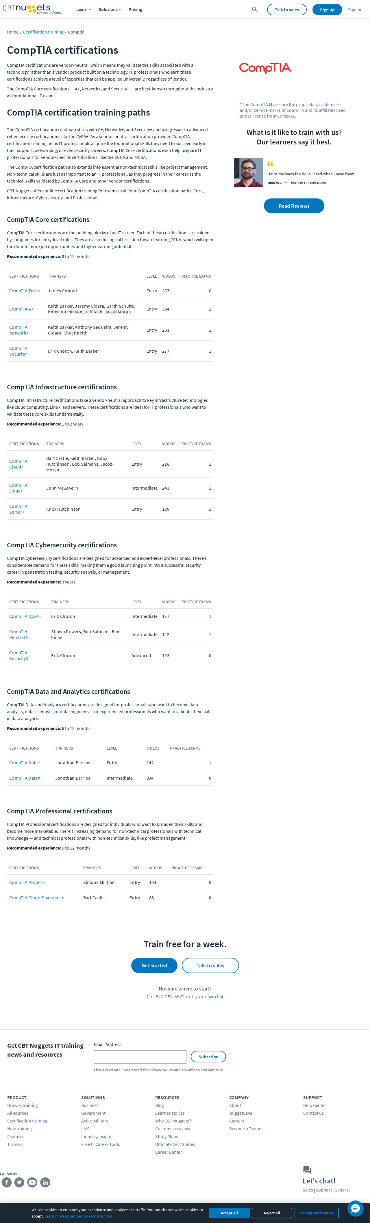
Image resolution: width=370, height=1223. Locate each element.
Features (15, 1136)
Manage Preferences (316, 1212)
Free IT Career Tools (100, 1144)
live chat (215, 996)
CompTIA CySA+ (25, 616)
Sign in (354, 9)
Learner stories (170, 1113)
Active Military (94, 1121)
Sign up (327, 9)
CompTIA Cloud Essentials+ (36, 897)
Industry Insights (97, 1136)
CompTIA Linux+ (18, 488)
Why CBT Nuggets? (173, 1121)
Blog (159, 1105)
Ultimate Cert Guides (175, 1144)
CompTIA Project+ (27, 882)
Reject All (272, 1212)
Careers (236, 1121)
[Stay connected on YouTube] (32, 1183)
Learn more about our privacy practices (78, 1216)
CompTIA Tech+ (24, 290)
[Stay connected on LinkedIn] (45, 1183)
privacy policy (161, 1070)
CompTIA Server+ (18, 509)
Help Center (314, 1105)
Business (90, 1105)
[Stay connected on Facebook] (6, 1183)
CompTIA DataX (24, 778)
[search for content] (254, 9)
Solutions (108, 9)
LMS (85, 1128)
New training (19, 1128)
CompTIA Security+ (18, 351)
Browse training (22, 1105)
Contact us (313, 1113)
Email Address (107, 1044)
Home (12, 32)
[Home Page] (32, 9)
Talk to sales (287, 9)
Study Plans (166, 1136)
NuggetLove (240, 1113)
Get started (154, 965)
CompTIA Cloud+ (18, 464)
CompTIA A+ (21, 309)
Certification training (43, 32)
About (235, 1105)
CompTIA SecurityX (18, 655)
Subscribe (208, 1057)
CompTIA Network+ (19, 330)
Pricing (135, 9)
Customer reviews (172, 1128)
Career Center (168, 1152)
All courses (17, 1113)
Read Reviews (294, 205)
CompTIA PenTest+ (18, 634)
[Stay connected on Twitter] (19, 1183)
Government (93, 1113)
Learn (82, 9)
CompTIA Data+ (24, 762)
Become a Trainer (246, 1128)
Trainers (15, 1144)
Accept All (229, 1212)
